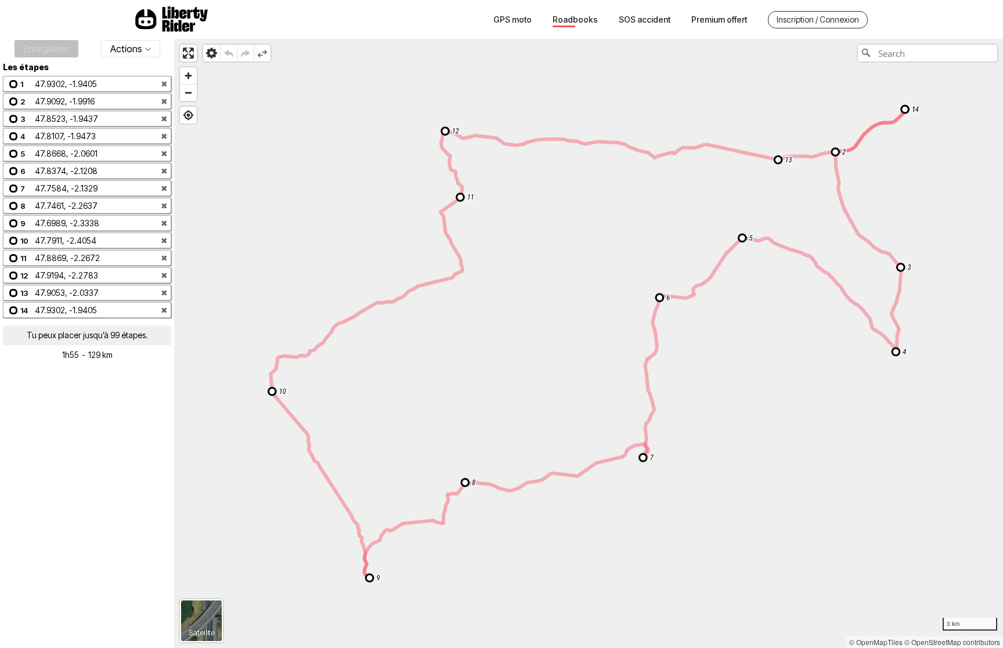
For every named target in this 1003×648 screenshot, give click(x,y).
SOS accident (644, 19)
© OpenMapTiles (876, 642)
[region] (588, 343)
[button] (87, 84)
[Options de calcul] (211, 53)
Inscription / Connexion (818, 19)
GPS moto (512, 19)
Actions (126, 49)
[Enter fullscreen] (188, 53)
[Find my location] (188, 115)
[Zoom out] (188, 92)
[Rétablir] (245, 53)
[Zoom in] (188, 75)
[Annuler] (228, 53)
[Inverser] (262, 53)
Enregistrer (46, 49)
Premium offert (719, 19)
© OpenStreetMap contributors (952, 642)
